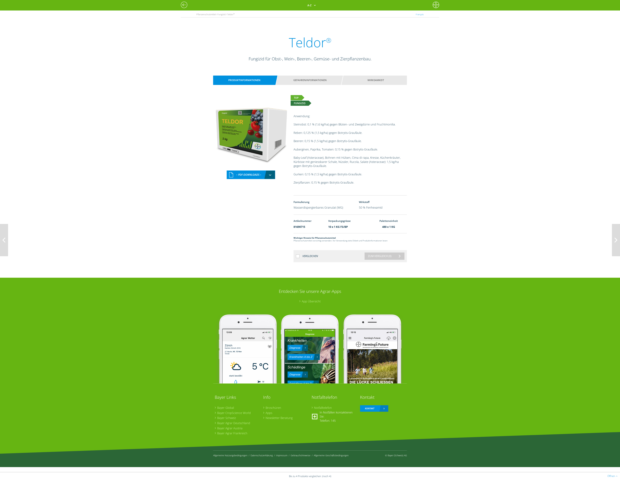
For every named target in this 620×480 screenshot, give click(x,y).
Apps (269, 413)
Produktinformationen (244, 80)
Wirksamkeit (375, 80)
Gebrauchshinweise (300, 455)
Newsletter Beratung (279, 418)
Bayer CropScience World (234, 413)
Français (420, 14)
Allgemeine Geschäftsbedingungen (331, 455)
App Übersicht (311, 301)
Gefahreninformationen (310, 80)
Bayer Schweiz (226, 418)
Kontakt (369, 408)
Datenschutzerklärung (262, 455)
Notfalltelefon (323, 408)
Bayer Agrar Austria (230, 428)
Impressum (281, 455)
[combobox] (251, 174)
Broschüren (273, 408)
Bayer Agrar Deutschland (233, 423)
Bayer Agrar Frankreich (232, 433)
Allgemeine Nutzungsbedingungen (230, 455)
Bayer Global (225, 408)
